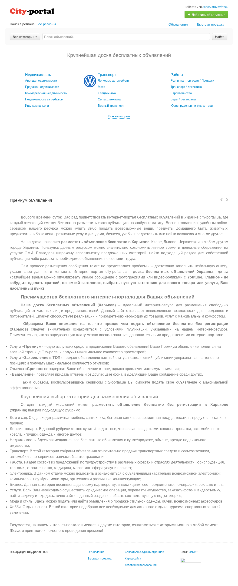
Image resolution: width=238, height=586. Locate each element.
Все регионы (46, 23)
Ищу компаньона (37, 105)
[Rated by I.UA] (191, 560)
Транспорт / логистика (186, 86)
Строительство (181, 93)
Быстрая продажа (210, 24)
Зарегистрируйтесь (215, 7)
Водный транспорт (111, 105)
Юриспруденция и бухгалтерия (192, 105)
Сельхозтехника (109, 99)
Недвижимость (38, 74)
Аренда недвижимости (41, 80)
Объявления (178, 24)
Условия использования (141, 565)
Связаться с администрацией (144, 552)
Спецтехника (107, 93)
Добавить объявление (208, 14)
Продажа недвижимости (42, 86)
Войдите (190, 7)
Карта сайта (133, 558)
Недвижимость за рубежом (44, 99)
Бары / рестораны (183, 99)
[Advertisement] (119, 153)
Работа (177, 74)
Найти (219, 36)
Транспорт (107, 74)
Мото (101, 86)
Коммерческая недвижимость (46, 93)
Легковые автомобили (113, 80)
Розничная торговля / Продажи (192, 80)
